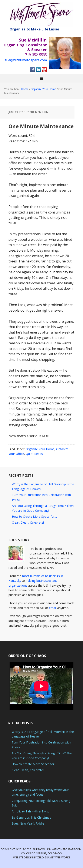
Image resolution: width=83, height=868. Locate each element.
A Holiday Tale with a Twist (30, 811)
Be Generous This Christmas (31, 817)
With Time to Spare (41, 14)
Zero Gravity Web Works (53, 857)
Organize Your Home (40, 449)
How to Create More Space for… (34, 516)
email (52, 608)
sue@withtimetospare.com (25, 60)
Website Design (23, 857)
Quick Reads (34, 454)
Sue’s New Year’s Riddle (28, 823)
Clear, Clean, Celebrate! (28, 522)
